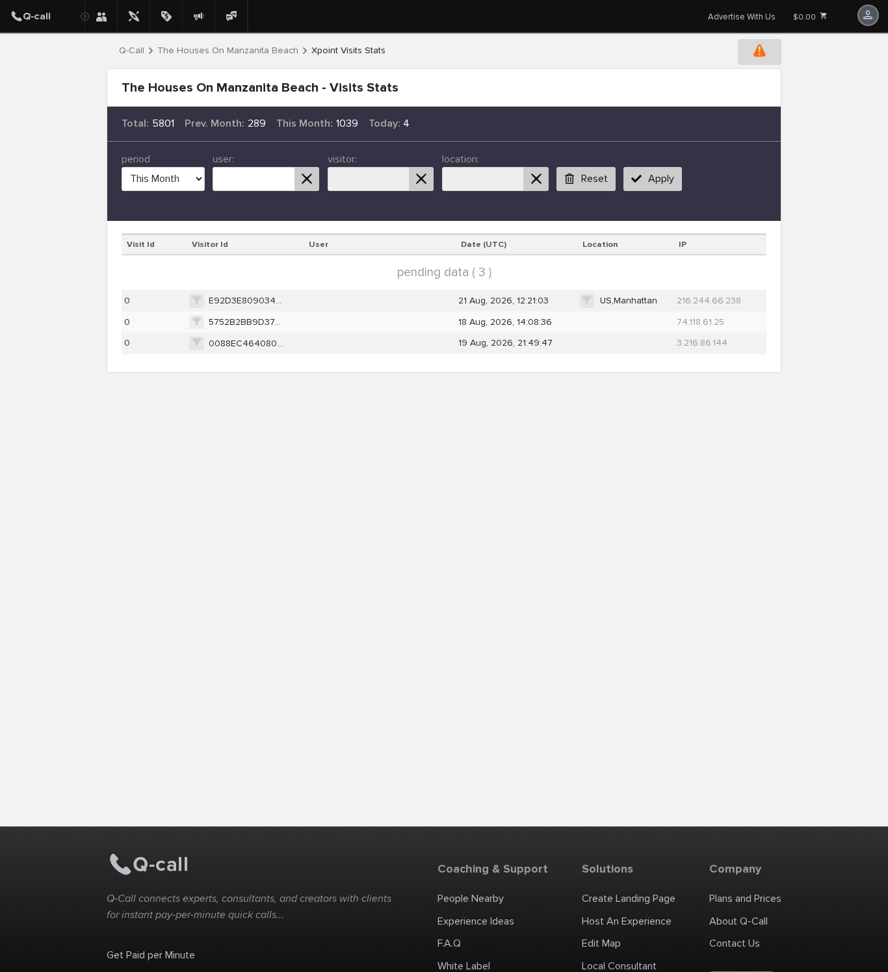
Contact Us (734, 943)
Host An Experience (627, 921)
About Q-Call (738, 921)
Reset (594, 178)
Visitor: (342, 159)
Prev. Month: (214, 123)
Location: (460, 159)
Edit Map (601, 943)
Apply (661, 178)
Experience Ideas (475, 921)
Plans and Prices (745, 898)
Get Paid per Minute (151, 955)
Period (136, 159)
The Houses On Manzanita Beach (227, 50)
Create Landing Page (628, 898)
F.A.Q (449, 943)
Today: (384, 123)
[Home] (42, 16)
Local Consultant (619, 966)
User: (223, 159)
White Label (463, 966)
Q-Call (131, 50)
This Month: (304, 123)
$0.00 (805, 17)
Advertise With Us (742, 17)
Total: (135, 123)
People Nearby (470, 898)
